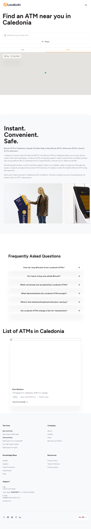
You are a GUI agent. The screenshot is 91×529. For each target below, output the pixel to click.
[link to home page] (12, 4)
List (22, 50)
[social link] (4, 517)
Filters (47, 42)
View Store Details (19, 402)
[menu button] (85, 5)
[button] (45, 72)
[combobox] (47, 35)
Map (68, 50)
